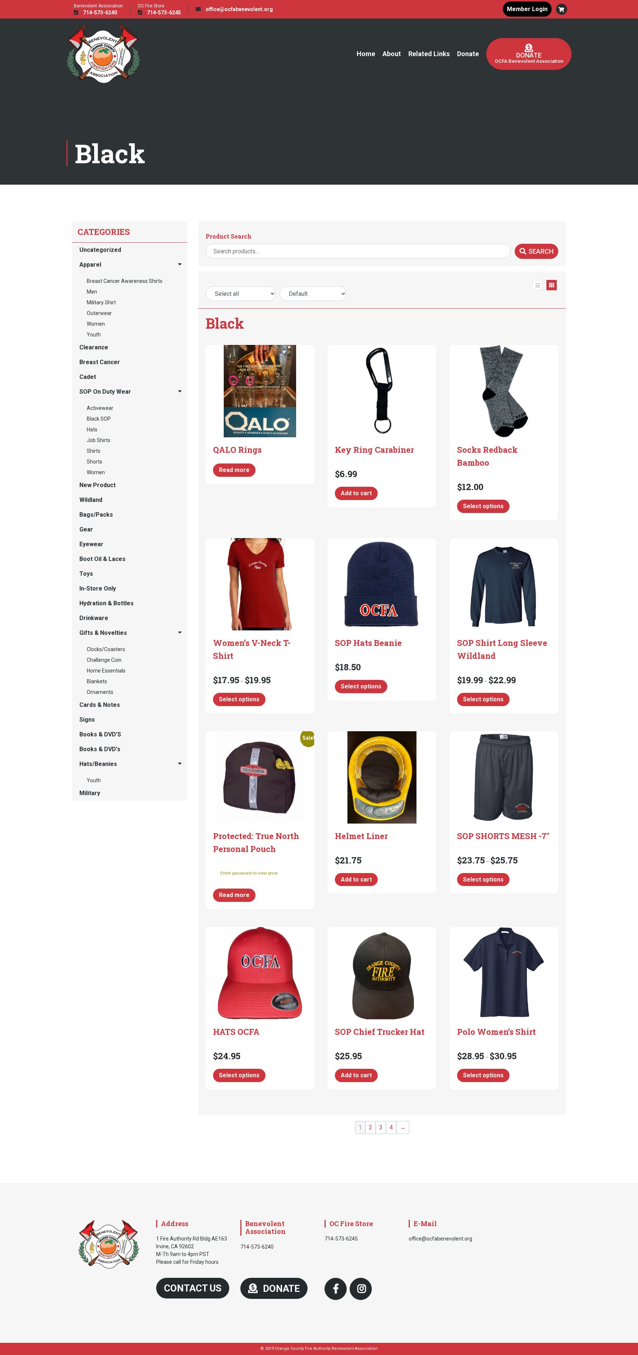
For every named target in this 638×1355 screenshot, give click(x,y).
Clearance (93, 347)
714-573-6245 (163, 12)
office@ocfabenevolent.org (239, 9)
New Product (97, 485)
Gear (86, 529)
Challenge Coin (104, 660)
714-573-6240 (99, 12)
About (392, 54)
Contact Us (193, 1288)
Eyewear (91, 544)
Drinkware (93, 618)
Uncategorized (100, 249)
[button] (561, 9)
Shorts (94, 462)
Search (540, 251)
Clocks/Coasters (106, 649)
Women (96, 324)
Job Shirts (98, 440)
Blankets (97, 681)
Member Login (527, 9)
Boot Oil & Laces (102, 558)
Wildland (90, 499)
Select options (483, 506)
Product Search (228, 236)
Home (366, 54)
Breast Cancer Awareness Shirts (124, 281)
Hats (92, 429)
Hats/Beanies (98, 763)
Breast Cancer (99, 362)
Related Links (429, 54)
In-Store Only (97, 588)
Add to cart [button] (356, 493)
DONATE (280, 1288)
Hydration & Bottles (106, 603)
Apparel (90, 264)
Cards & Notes (99, 704)
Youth (94, 335)
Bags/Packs (96, 514)
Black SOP (99, 419)
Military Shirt (101, 302)
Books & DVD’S (100, 734)
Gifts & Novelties (103, 632)
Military (89, 793)
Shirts (93, 451)
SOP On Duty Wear (105, 391)
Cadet (87, 376)
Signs (87, 719)
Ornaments (100, 692)
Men (92, 292)
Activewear (100, 408)
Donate (468, 54)
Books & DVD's (99, 749)
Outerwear (99, 313)
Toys (86, 573)
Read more (234, 469)
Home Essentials (106, 671)
